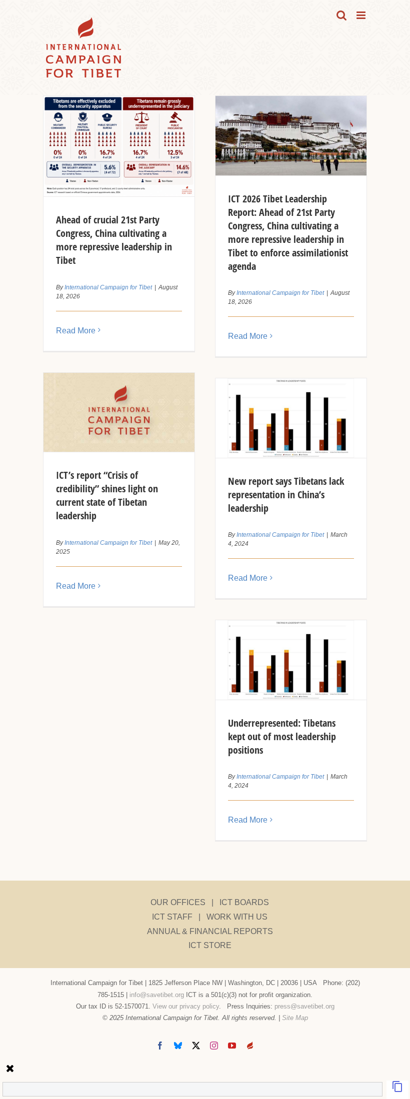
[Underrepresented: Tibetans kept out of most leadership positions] (291, 660)
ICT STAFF (172, 917)
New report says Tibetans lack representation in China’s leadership (286, 494)
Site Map (295, 1018)
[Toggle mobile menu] (361, 15)
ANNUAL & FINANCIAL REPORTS (210, 931)
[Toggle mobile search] (341, 15)
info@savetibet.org (157, 995)
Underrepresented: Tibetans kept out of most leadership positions (282, 736)
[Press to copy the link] (397, 1090)
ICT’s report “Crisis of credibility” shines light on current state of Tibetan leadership (107, 495)
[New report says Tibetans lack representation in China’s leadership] (291, 418)
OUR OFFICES (178, 902)
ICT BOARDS (244, 902)
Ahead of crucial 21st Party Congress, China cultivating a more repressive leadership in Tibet (114, 240)
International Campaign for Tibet (108, 287)
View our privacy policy (185, 1006)
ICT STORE (210, 945)
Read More (76, 330)
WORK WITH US (237, 917)
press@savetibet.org (304, 1006)
